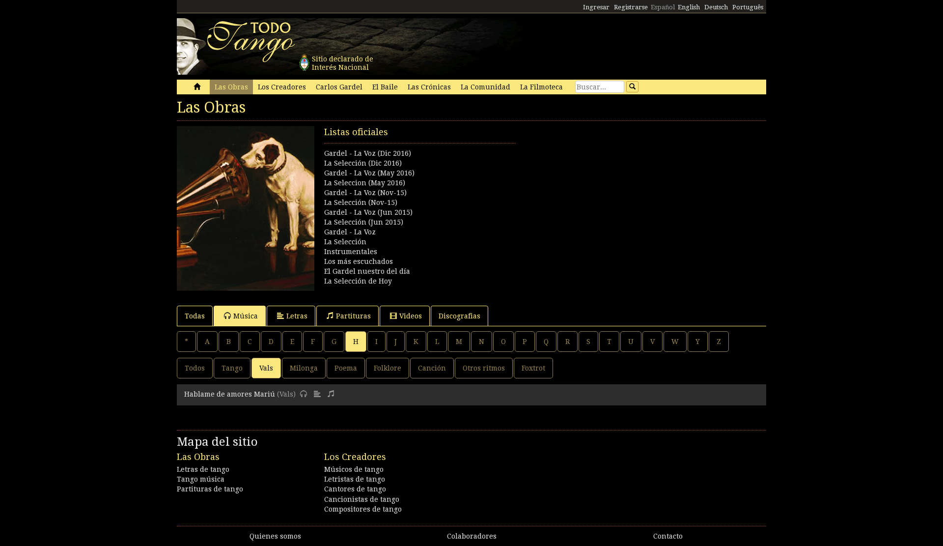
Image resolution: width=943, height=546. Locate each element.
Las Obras (231, 87)
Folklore (387, 368)
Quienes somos (275, 536)
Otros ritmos (484, 368)
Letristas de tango (354, 479)
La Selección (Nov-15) (360, 202)
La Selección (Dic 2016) (363, 163)
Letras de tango (203, 469)
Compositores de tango (363, 509)
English (689, 7)
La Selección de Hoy (358, 281)
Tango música (200, 479)
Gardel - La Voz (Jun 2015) (368, 212)
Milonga (304, 368)
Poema (345, 368)
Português (747, 7)
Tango (232, 368)
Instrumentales (350, 252)
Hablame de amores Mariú (229, 394)
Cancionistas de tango (361, 499)
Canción (432, 368)
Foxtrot (533, 368)
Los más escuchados (358, 261)
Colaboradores (472, 536)
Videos (410, 316)
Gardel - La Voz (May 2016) (369, 173)
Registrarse (631, 7)
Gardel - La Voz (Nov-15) (365, 193)
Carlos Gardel (339, 87)
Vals (266, 368)
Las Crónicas (429, 87)
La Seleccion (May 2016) (364, 183)
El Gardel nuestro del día (367, 271)
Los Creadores (282, 87)
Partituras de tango (210, 489)
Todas (195, 316)
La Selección (345, 242)
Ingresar (596, 7)
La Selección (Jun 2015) (363, 222)
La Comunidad (485, 87)
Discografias (459, 316)
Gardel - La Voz (350, 232)
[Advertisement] (619, 194)
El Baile (385, 87)
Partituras (353, 316)
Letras (296, 316)
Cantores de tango (355, 489)
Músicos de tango (354, 469)
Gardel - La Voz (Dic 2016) (367, 153)
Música (245, 316)
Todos (195, 368)
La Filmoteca (541, 87)
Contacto (668, 536)
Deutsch (716, 7)
